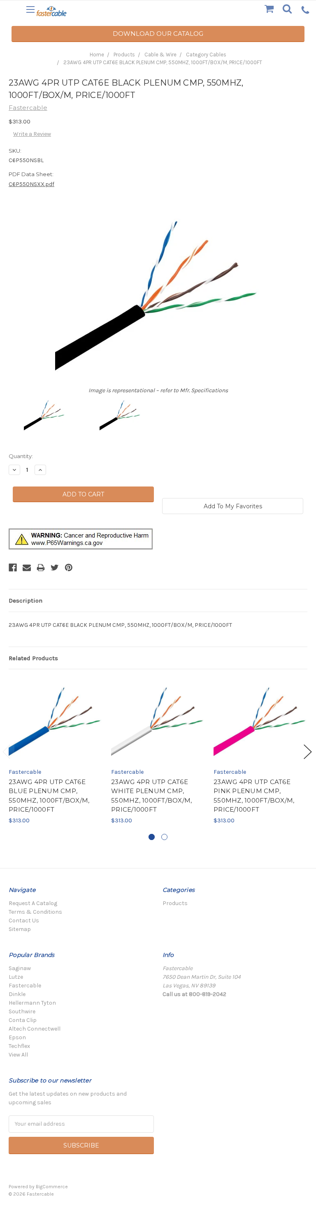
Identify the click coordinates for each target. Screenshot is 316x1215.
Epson (17, 1037)
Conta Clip (23, 1020)
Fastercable (25, 985)
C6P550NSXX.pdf (31, 184)
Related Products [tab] (33, 658)
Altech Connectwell (34, 1028)
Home (97, 54)
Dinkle (17, 994)
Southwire (22, 1011)
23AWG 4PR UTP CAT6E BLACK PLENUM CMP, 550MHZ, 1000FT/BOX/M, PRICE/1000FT (162, 62)
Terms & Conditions (35, 911)
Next (308, 751)
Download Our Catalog (158, 33)
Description (25, 600)
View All (18, 1054)
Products (124, 54)
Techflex (19, 1046)
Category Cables (206, 54)
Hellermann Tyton (32, 1002)
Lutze (16, 976)
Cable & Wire (160, 54)
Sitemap (20, 929)
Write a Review (32, 133)
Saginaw (20, 968)
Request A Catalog (33, 903)
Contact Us (24, 920)
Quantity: (21, 456)
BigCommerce (52, 1186)
